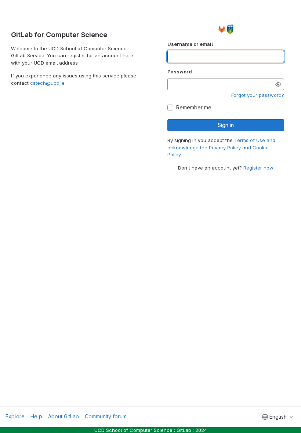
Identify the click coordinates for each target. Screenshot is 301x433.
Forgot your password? (257, 95)
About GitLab (63, 416)
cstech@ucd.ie (47, 83)
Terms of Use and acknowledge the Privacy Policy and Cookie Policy (221, 147)
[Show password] (278, 84)
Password (179, 71)
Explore (15, 416)
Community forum (106, 416)
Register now (258, 168)
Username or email (190, 44)
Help (36, 416)
